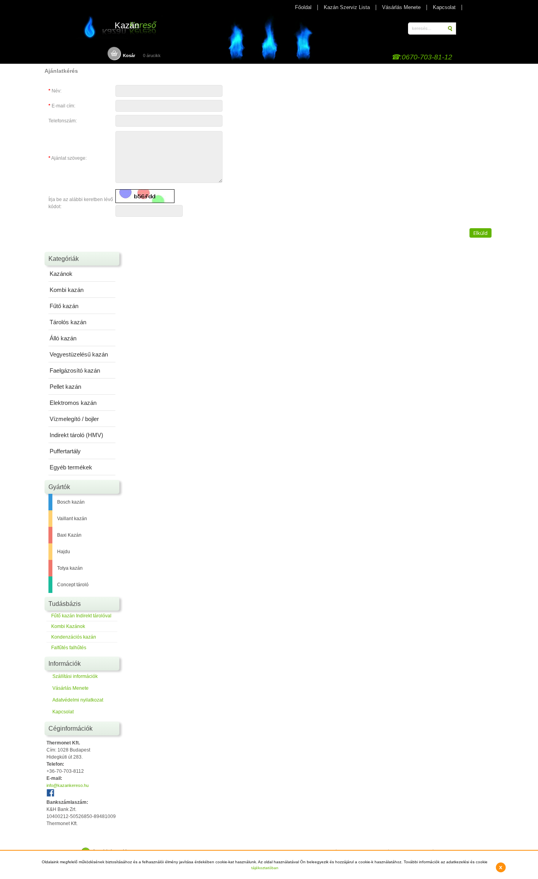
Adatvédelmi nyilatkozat (77, 700)
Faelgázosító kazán (75, 370)
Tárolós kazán (68, 322)
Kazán (127, 25)
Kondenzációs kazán (73, 637)
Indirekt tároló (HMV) (76, 435)
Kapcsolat (444, 7)
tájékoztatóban (264, 868)
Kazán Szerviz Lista (347, 7)
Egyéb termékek (71, 467)
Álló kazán (63, 338)
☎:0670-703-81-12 (421, 57)
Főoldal (303, 7)
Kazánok (61, 273)
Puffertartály (65, 451)
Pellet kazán (65, 386)
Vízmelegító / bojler (74, 418)
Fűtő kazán (64, 306)
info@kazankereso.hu (67, 785)
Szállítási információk (75, 676)
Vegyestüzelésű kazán (79, 354)
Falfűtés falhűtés (68, 647)
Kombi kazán (66, 289)
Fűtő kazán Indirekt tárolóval (81, 616)
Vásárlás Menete (401, 7)
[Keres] (450, 28)
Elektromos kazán (73, 402)
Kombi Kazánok (68, 626)
